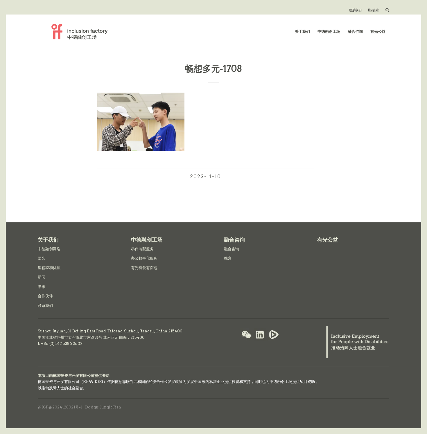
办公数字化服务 (144, 258)
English (373, 10)
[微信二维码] (246, 335)
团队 (41, 258)
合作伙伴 (45, 296)
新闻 (41, 277)
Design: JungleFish (103, 407)
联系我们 (355, 10)
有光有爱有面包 (144, 268)
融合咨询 (231, 249)
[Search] (387, 10)
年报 (41, 286)
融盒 (228, 258)
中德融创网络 (49, 249)
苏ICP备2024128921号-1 (60, 407)
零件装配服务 (142, 249)
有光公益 (327, 240)
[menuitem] (355, 10)
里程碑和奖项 (49, 268)
